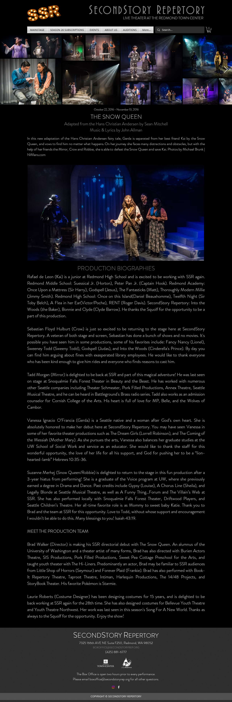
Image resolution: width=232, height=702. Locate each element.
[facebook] (119, 687)
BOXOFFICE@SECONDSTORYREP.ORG (116, 647)
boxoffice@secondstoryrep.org (110, 679)
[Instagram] (113, 687)
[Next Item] (226, 69)
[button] (37, 29)
